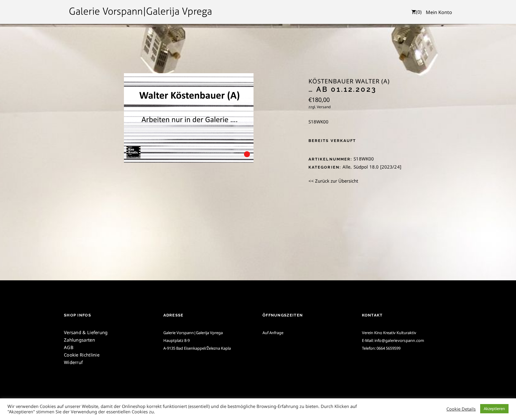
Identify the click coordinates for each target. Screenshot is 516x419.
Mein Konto (439, 12)
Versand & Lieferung (86, 332)
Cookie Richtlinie (81, 355)
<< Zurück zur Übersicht (333, 181)
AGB (68, 347)
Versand (324, 106)
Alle (347, 167)
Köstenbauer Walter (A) (349, 81)
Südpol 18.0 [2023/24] (377, 167)
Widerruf (73, 362)
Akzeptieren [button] (494, 408)
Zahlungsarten (79, 340)
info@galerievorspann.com (399, 340)
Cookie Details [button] (461, 409)
